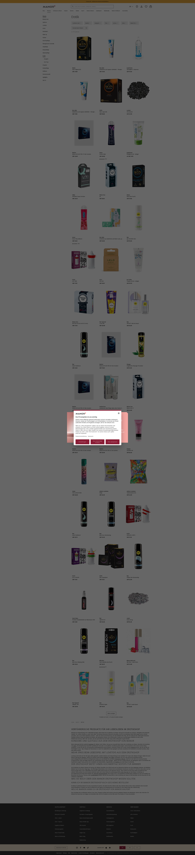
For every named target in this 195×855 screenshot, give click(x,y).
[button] (128, 412)
